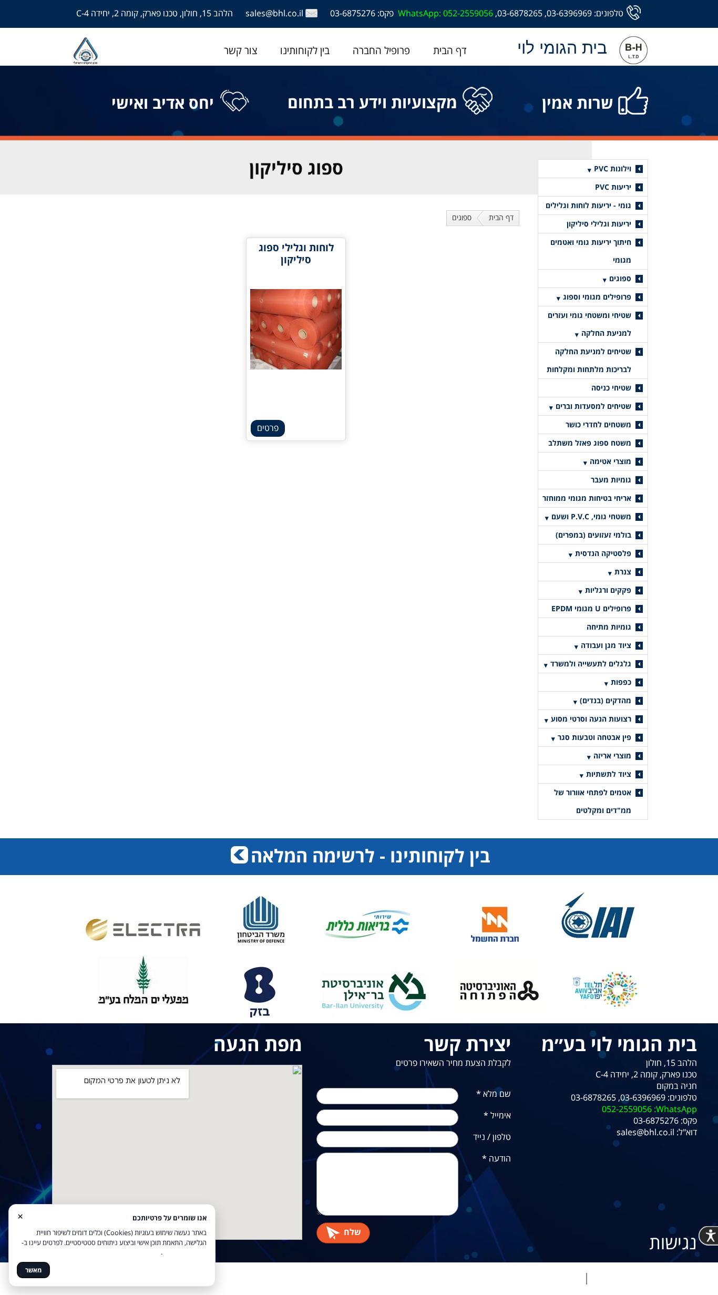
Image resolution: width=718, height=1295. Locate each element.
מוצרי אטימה (610, 461)
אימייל (497, 1115)
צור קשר (240, 50)
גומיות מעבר (611, 480)
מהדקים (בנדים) (605, 700)
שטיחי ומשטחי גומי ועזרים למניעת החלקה (589, 324)
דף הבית (450, 50)
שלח (352, 1232)
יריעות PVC (613, 187)
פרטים (268, 428)
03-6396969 (569, 13)
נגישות (673, 1242)
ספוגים (461, 217)
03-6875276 (352, 13)
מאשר (33, 1270)
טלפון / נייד (492, 1137)
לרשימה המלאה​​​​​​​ (313, 856)
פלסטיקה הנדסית (603, 553)
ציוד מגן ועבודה (606, 645)
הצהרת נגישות (556, 1278)
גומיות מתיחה (609, 627)
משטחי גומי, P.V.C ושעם (591, 516)
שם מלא (493, 1093)
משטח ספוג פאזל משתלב (589, 443)
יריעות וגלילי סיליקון (599, 224)
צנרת (622, 572)
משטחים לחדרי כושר (598, 424)
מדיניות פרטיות (617, 1278)
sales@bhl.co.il (274, 13)
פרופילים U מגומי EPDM (591, 608)
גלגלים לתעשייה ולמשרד (590, 664)
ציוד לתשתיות (608, 774)
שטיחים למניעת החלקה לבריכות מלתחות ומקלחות (589, 360)
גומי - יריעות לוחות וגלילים (588, 205)
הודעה (496, 1158)
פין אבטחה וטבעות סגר (594, 737)
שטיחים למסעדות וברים (593, 406)
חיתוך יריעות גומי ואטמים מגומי (590, 251)
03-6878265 (519, 13)
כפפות (621, 682)
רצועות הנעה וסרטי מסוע (591, 719)
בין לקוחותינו (305, 50)
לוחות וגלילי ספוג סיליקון (296, 254)
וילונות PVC (612, 168)
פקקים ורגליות (608, 590)
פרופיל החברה (381, 50)
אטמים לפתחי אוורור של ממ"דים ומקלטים (592, 801)
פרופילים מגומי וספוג (597, 297)
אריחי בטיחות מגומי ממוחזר (586, 498)
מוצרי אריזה (612, 755)
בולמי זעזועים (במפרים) (593, 535)
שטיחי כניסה (611, 388)
